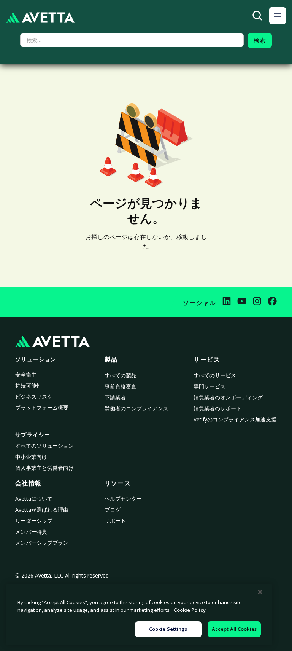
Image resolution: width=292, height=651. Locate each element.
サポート (115, 520)
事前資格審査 (120, 386)
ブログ (113, 509)
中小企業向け (31, 456)
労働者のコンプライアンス (136, 408)
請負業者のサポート (217, 408)
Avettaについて (33, 498)
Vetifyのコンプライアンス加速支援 (235, 419)
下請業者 (115, 397)
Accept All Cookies (234, 628)
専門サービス (209, 386)
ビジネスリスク (33, 396)
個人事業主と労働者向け (44, 467)
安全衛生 (25, 374)
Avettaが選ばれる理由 (41, 509)
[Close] (260, 592)
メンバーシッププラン (41, 542)
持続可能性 (28, 385)
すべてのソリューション (44, 445)
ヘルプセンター (123, 498)
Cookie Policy (190, 609)
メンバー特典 (31, 531)
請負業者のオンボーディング (228, 397)
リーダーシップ (33, 520)
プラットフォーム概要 (41, 407)
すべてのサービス (215, 375)
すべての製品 (120, 375)
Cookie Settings (168, 628)
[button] (277, 15)
